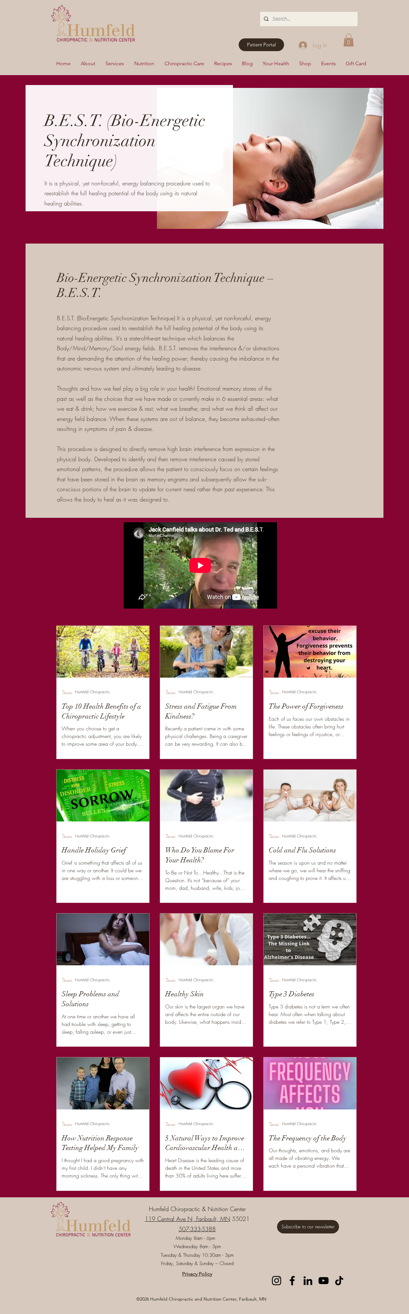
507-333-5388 (197, 1229)
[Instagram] (276, 1280)
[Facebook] (292, 1280)
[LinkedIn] (308, 1280)
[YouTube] (323, 1280)
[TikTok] (339, 1280)
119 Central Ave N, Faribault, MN (187, 1219)
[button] (348, 40)
